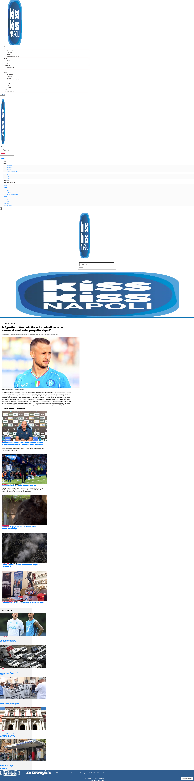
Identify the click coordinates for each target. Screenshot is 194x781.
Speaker (9, 54)
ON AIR (3, 158)
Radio (5, 49)
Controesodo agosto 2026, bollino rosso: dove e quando (9, 673)
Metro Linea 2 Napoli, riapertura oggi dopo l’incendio (7, 767)
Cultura (9, 63)
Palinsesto (9, 52)
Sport (8, 60)
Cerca (3, 147)
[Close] (7, 155)
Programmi (10, 50)
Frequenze (7, 65)
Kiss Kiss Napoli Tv (9, 67)
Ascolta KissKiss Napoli (13, 56)
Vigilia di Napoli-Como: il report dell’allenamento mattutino (8, 642)
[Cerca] (3, 153)
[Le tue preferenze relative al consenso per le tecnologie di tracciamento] (187, 778)
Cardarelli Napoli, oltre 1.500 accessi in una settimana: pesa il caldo (8, 735)
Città (8, 62)
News (5, 58)
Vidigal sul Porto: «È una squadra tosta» (19, 485)
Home (5, 47)
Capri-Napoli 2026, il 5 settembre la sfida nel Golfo (23, 602)
